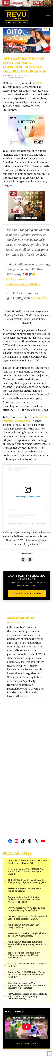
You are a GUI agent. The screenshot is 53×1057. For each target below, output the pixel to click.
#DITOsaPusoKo (16, 279)
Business (8, 75)
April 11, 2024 (39, 298)
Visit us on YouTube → (27, 1043)
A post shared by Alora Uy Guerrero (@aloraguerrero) (29, 524)
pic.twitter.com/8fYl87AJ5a (23, 284)
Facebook (13, 623)
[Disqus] (26, 733)
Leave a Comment (15, 78)
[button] (48, 15)
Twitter (23, 623)
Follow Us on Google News (27, 593)
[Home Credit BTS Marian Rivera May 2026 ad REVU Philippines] (26, 206)
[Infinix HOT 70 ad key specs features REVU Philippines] (26, 130)
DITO (38, 83)
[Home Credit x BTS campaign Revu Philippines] (26, 3)
